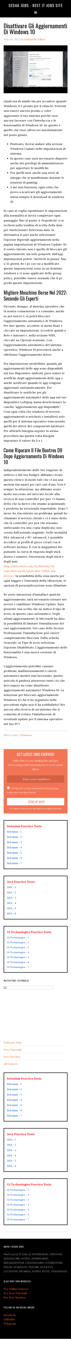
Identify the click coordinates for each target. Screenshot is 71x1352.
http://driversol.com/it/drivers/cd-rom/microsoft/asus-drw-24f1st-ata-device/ (30, 571)
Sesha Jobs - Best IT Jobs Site (36, 5)
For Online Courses (16, 1289)
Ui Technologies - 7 (18, 967)
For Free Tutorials (15, 1293)
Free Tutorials (13, 1049)
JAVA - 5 (11, 908)
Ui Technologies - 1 (18, 937)
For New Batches (14, 1297)
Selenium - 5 (14, 852)
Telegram (10, 1323)
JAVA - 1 (11, 887)
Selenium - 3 (14, 842)
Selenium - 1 (14, 831)
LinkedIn (9, 1319)
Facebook (10, 1315)
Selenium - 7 (14, 863)
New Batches (12, 1056)
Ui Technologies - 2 (18, 942)
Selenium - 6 (14, 858)
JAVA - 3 (11, 897)
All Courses (11, 1063)
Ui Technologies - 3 (18, 947)
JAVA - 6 (11, 913)
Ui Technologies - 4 (18, 952)
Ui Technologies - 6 (18, 962)
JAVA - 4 (11, 903)
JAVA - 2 (11, 892)
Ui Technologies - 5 (18, 957)
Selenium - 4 (14, 847)
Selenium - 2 (14, 837)
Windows (26, 735)
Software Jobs (12, 1042)
